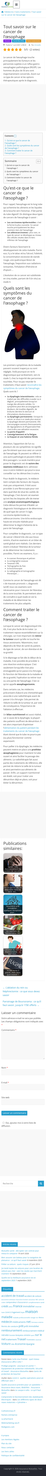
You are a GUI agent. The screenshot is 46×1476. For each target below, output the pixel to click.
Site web (5, 1097)
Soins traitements (33, 41)
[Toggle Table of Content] (37, 161)
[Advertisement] (23, 107)
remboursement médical (33, 1330)
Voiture (6, 1344)
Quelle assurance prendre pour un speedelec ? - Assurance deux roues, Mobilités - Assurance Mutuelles (22, 1387)
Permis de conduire (9, 1326)
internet (38, 1306)
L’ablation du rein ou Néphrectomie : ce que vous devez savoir (21, 991)
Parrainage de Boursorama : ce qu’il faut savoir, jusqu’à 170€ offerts (22, 1003)
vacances (38, 1340)
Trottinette (30, 1339)
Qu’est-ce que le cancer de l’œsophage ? (17, 141)
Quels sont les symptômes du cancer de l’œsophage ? (22, 146)
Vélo (12, 1344)
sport (32, 1335)
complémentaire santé (36, 1302)
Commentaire (8, 1030)
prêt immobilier (31, 1326)
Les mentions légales (10, 1439)
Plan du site (6, 1443)
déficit (11, 1307)
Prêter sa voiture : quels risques (15, 1264)
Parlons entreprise (9, 1415)
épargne (30, 1343)
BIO (37, 1300)
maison (31, 1311)
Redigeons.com (7, 1427)
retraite (5, 1335)
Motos (41, 1317)
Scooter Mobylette (16, 1335)
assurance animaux (8, 1299)
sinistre (27, 1335)
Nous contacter (7, 1447)
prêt (21, 1326)
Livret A (8, 1312)
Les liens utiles (7, 1451)
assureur (32, 1299)
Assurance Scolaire (22, 1300)
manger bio (34, 1317)
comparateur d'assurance (17, 1302)
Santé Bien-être (18, 41)
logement (16, 1312)
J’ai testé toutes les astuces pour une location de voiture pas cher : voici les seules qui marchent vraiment (22, 1271)
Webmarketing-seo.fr (10, 1423)
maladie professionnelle (21, 1317)
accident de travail (12, 1296)
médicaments (19, 1321)
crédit (4, 1306)
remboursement (11, 1330)
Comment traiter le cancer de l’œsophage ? (18, 151)
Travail (21, 1339)
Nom (4, 1067)
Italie (3, 1312)
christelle (37, 45)
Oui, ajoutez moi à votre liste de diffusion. (18, 1124)
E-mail (5, 1082)
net (28, 1322)
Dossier (7, 41)
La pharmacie (7, 1419)
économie (20, 1343)
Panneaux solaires (37, 1322)
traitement (11, 1339)
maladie (6, 1317)
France (17, 1306)
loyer (23, 1312)
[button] (15, 136)
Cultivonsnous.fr (8, 1411)
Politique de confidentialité (12, 1455)
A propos (5, 1435)
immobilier (29, 1306)
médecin (6, 1322)
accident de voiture (33, 1296)
